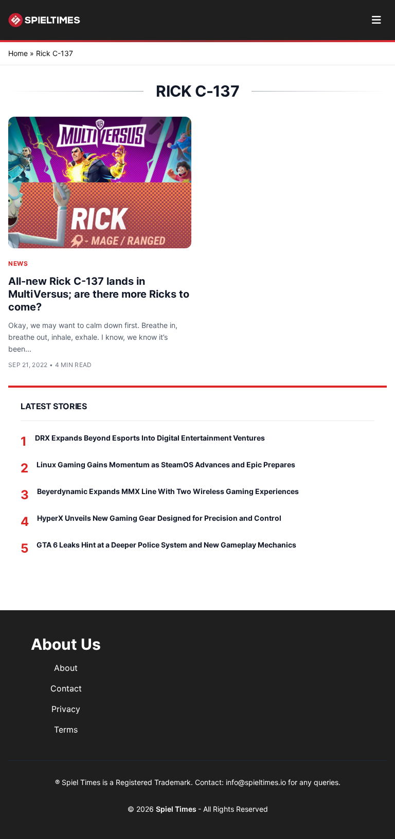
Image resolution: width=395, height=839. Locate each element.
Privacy (65, 709)
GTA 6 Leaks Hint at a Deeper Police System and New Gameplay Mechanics (166, 544)
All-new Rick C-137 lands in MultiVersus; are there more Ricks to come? (98, 294)
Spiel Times (177, 809)
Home (18, 53)
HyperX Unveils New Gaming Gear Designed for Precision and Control (159, 518)
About (66, 668)
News (18, 263)
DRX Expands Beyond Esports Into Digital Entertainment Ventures (150, 437)
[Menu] (376, 20)
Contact (66, 688)
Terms (66, 729)
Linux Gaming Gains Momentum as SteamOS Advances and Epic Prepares (166, 464)
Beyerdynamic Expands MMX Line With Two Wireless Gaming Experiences (168, 491)
